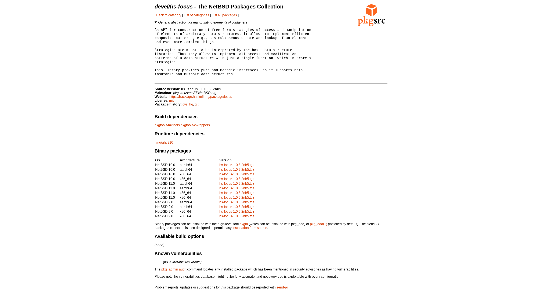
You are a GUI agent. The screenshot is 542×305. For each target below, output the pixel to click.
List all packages (224, 15)
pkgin (244, 224)
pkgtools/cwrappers (195, 125)
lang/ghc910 (164, 142)
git (196, 104)
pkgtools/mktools (167, 125)
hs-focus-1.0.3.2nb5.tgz (236, 165)
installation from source (249, 228)
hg (191, 104)
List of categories (196, 15)
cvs (185, 104)
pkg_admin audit (173, 269)
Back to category (168, 15)
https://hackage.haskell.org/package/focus (200, 96)
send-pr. (283, 287)
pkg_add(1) (318, 224)
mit (171, 100)
